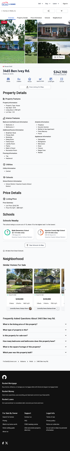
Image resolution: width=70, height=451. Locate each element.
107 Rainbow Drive (14, 291)
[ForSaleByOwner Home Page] (8, 3)
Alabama (23, 361)
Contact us (28, 417)
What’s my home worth (10, 424)
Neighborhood (57, 18)
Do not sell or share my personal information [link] (56, 429)
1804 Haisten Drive (42, 291)
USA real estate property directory (32, 429)
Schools (47, 18)
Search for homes (8, 417)
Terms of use (50, 417)
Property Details (22, 18)
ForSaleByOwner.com (10, 361)
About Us (5, 431)
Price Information (36, 18)
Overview (11, 18)
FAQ (25, 420)
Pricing (5, 420)
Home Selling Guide (9, 428)
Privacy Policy (50, 420)
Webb (31, 361)
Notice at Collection (52, 424)
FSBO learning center (31, 424)
